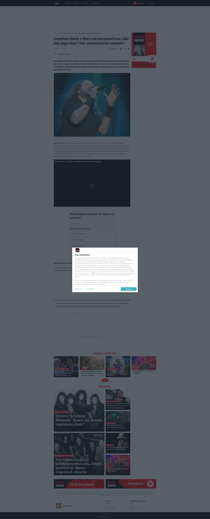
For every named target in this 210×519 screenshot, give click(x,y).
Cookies (84, 284)
